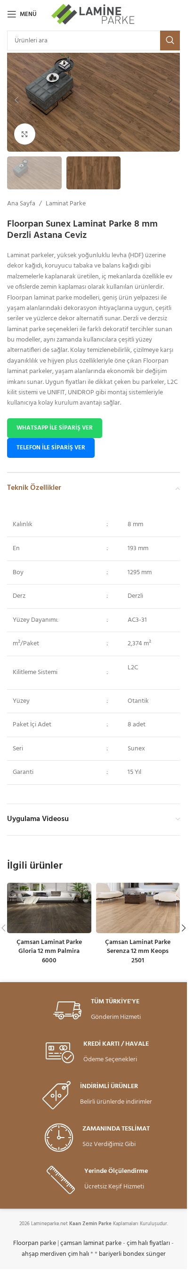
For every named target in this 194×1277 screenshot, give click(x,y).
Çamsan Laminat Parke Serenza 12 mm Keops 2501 (137, 951)
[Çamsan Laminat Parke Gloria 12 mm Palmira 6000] (49, 908)
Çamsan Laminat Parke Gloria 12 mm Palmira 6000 (49, 951)
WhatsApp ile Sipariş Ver (54, 428)
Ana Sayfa (21, 204)
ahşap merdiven (44, 1254)
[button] (16, 99)
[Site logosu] (93, 14)
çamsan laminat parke (90, 1243)
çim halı (78, 1254)
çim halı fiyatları (148, 1243)
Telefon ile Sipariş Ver (50, 448)
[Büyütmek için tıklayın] (24, 134)
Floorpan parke (34, 1243)
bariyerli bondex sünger (132, 1254)
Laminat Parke (66, 204)
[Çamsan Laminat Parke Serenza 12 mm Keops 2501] (138, 908)
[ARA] (170, 40)
